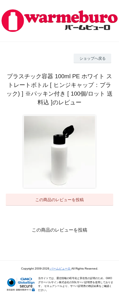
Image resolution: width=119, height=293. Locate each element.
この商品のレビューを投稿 (59, 199)
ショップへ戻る (92, 58)
